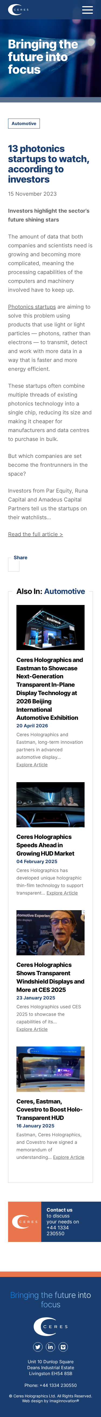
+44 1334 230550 (58, 1385)
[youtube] (63, 1347)
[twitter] (38, 1347)
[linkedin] (50, 1347)
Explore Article (32, 764)
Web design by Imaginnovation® (50, 1400)
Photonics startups (32, 307)
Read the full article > (35, 534)
